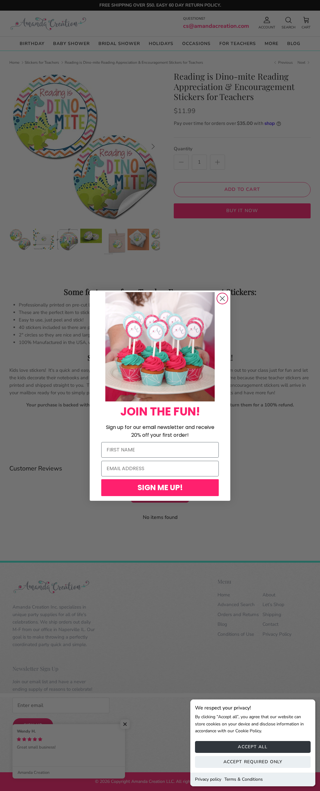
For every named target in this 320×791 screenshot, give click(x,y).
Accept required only (252, 762)
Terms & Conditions (243, 779)
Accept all (253, 747)
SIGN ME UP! (160, 487)
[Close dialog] (222, 298)
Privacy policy (208, 779)
